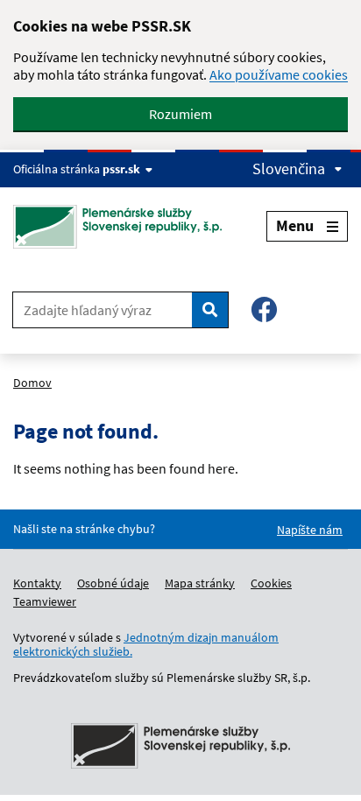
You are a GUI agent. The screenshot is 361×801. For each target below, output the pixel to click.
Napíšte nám (310, 530)
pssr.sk (121, 169)
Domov (32, 382)
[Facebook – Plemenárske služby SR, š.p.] (264, 309)
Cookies (271, 583)
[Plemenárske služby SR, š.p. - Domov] (124, 227)
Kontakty (37, 583)
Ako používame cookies (278, 74)
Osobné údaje (113, 583)
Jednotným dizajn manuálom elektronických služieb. (146, 644)
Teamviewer (44, 601)
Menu (295, 225)
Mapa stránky (200, 583)
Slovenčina (288, 169)
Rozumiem (180, 114)
